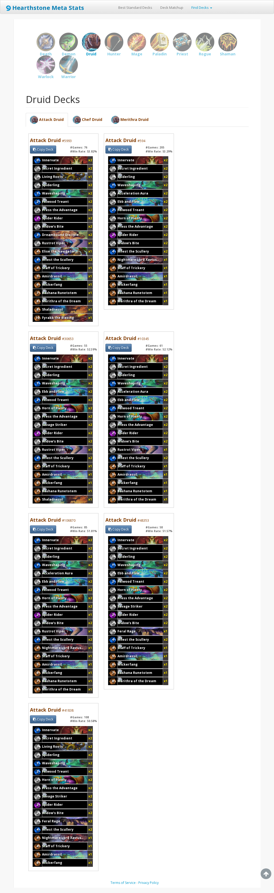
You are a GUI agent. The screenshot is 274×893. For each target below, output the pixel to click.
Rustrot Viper (53, 243)
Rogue (205, 42)
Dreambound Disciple (60, 234)
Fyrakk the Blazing (58, 317)
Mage (136, 42)
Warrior (68, 64)
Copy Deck (44, 149)
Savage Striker (54, 424)
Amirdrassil (52, 276)
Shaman (227, 42)
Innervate (50, 160)
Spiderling (50, 185)
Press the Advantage (60, 210)
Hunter (114, 42)
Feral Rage (126, 631)
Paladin (159, 42)
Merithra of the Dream (61, 301)
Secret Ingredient (57, 168)
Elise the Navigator (58, 251)
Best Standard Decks (135, 7)
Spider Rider (52, 218)
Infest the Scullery (58, 259)
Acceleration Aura (132, 193)
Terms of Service (123, 882)
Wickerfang (52, 284)
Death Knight (45, 42)
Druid (91, 42)
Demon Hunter (68, 42)
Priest (182, 42)
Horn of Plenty (129, 218)
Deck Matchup (171, 7)
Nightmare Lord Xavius (137, 259)
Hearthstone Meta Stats (48, 7)
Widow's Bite (53, 226)
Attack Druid (51, 140)
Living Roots (52, 176)
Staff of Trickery (56, 268)
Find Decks (200, 7)
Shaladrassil (52, 309)
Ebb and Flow (128, 201)
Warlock (45, 64)
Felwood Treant (55, 201)
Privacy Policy (148, 882)
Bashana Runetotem (59, 293)
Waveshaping (53, 193)
